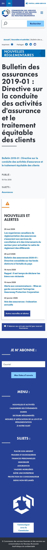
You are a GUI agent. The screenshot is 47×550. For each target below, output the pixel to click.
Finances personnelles (23, 458)
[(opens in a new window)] (26, 44)
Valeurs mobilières (23, 469)
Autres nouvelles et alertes (17, 313)
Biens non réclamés (23, 480)
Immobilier (23, 462)
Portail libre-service (37, 3)
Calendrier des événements (23, 408)
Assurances (7, 192)
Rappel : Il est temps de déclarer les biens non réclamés (22, 275)
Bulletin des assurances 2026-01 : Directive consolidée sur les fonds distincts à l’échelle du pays (21, 260)
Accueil (7, 39)
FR (9, 3)
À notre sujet (23, 426)
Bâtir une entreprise (23, 473)
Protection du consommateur (23, 476)
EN (3, 3)
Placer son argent (23, 451)
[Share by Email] (34, 44)
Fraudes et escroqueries (23, 455)
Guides (23, 412)
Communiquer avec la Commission (23, 527)
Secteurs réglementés (23, 415)
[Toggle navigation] (41, 13)
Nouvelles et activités (20, 39)
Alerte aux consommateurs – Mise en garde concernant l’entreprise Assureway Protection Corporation (22, 288)
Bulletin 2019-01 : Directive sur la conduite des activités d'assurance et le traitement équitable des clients (22, 161)
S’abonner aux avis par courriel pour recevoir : (25, 327)
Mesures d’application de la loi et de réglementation (23, 420)
